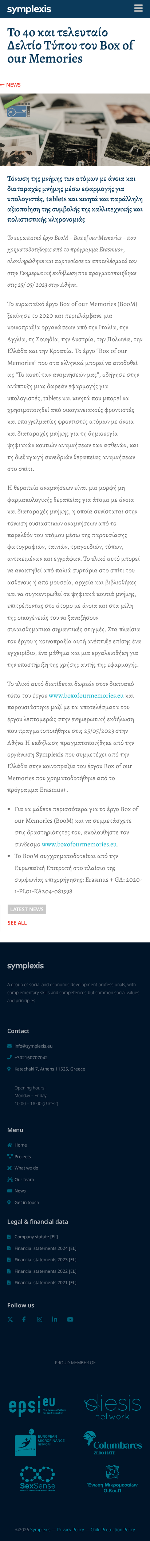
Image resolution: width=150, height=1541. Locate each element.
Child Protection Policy (113, 1529)
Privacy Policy (70, 1529)
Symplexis (40, 1529)
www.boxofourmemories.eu (86, 695)
